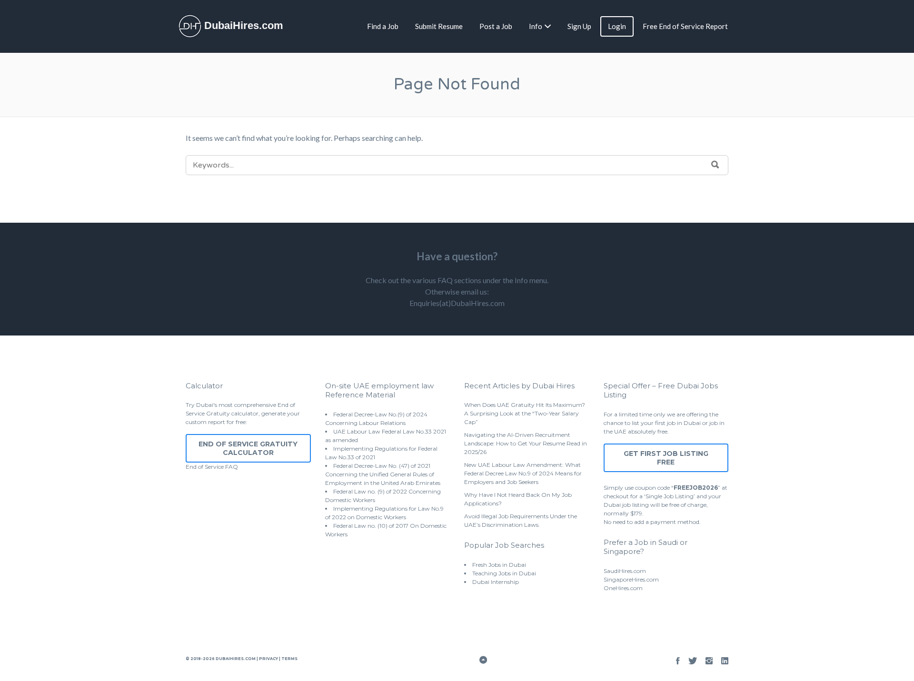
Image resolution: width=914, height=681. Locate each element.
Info (535, 26)
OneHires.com (623, 588)
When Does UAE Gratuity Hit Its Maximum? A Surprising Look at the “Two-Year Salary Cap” (524, 413)
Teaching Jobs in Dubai (504, 573)
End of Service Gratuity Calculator (248, 448)
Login (617, 26)
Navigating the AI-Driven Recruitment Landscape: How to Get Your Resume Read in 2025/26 (525, 443)
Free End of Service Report (685, 26)
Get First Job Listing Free (666, 457)
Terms (289, 658)
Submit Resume (439, 26)
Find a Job (382, 26)
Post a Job (495, 26)
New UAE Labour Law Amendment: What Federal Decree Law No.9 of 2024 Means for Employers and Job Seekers (523, 473)
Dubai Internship (495, 581)
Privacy (268, 658)
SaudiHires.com (625, 570)
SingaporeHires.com (631, 579)
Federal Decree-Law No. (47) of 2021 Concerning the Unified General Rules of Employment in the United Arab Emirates (382, 474)
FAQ (231, 466)
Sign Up (579, 26)
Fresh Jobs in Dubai (499, 564)
